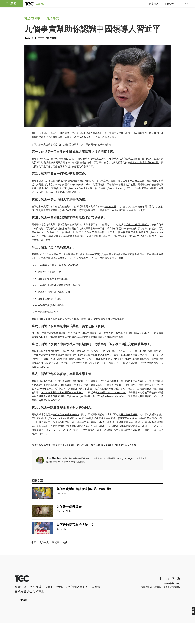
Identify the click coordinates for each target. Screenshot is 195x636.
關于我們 (170, 3)
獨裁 (65, 542)
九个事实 (53, 18)
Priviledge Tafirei (64, 511)
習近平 (55, 542)
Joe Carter (51, 37)
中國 (33, 542)
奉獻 (187, 3)
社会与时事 (32, 18)
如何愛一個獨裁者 (69, 507)
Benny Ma (61, 529)
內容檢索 (153, 3)
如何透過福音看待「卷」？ (75, 524)
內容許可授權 (168, 583)
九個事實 (44, 542)
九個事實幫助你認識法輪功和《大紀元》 (84, 489)
